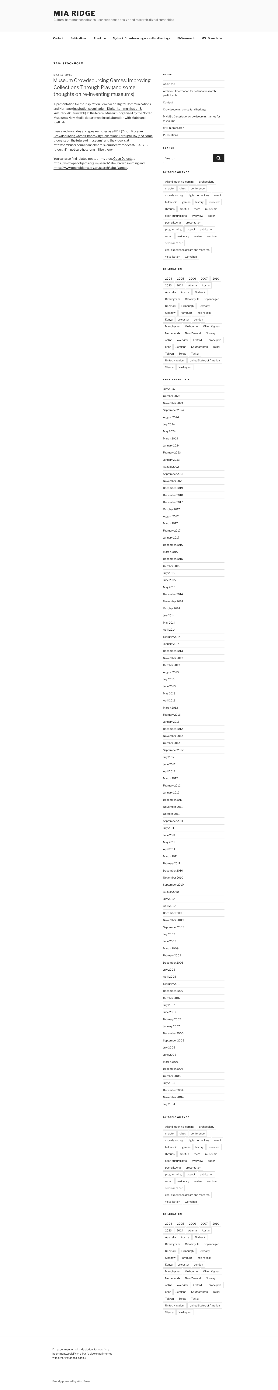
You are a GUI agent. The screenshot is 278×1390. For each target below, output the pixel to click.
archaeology (206, 181)
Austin (206, 285)
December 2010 (173, 870)
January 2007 (171, 1026)
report (168, 236)
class (182, 188)
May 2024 (169, 431)
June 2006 (169, 1054)
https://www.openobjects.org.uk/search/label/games (90, 168)
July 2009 (169, 934)
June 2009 (169, 941)
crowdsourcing (174, 195)
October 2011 (171, 813)
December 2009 (173, 913)
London (198, 319)
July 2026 (169, 388)
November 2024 (173, 403)
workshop (191, 256)
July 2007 (169, 1005)
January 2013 (171, 721)
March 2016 (170, 551)
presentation (193, 222)
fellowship (171, 202)
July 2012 (168, 757)
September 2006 (173, 1040)
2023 (168, 285)
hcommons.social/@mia (67, 1353)
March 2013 (170, 707)
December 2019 (173, 487)
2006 (192, 278)
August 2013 (171, 672)
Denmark (170, 305)
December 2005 (173, 1068)
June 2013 (169, 686)
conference (198, 188)
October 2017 (171, 509)
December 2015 (173, 558)
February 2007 (172, 1019)
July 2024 (169, 424)
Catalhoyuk (192, 299)
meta (197, 208)
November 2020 (173, 480)
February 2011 (171, 863)
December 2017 (173, 502)
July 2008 (169, 969)
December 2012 (173, 728)
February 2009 (172, 955)
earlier (81, 1357)
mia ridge (75, 13)
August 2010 (171, 891)
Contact (58, 38)
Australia (170, 292)
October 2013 (171, 665)
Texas (182, 353)
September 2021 (173, 473)
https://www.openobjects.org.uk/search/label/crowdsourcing (96, 163)
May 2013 (169, 693)
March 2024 (170, 438)
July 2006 (169, 1047)
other (61, 1357)
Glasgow (170, 312)
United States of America (204, 360)
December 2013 (173, 650)
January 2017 (171, 537)
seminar (212, 236)
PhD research (185, 38)
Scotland (180, 346)
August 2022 (171, 466)
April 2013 (169, 700)
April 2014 (169, 629)
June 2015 (169, 580)
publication (206, 229)
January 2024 (171, 445)
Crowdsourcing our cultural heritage (184, 109)
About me (99, 38)
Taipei (216, 346)
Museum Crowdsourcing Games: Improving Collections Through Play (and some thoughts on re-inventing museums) (102, 87)
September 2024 (173, 410)
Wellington (185, 367)
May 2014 (169, 622)
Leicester (183, 319)
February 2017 (171, 530)
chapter (170, 188)
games (186, 202)
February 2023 (172, 452)
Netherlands (172, 333)
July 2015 (169, 573)
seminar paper (173, 243)
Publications (78, 38)
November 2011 (173, 806)
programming (173, 229)
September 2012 (173, 750)
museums (211, 208)
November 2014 (173, 601)
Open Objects (122, 158)
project (190, 229)
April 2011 (169, 849)
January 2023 (171, 459)
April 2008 (169, 976)
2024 (180, 285)
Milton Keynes (211, 326)
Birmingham (172, 299)
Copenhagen (211, 299)
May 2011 (169, 842)
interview (214, 202)
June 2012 (169, 764)
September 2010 (173, 884)
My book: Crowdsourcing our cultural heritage (141, 38)
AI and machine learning (179, 181)
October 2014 (171, 608)
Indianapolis (204, 312)
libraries (170, 208)
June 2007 (169, 1012)
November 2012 (173, 735)
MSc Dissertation (212, 38)
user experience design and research (187, 249)
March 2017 (170, 523)
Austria (185, 292)
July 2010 (169, 898)
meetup (184, 208)
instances (71, 1357)
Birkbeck (199, 292)
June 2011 (169, 835)
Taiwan (169, 353)
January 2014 (171, 643)
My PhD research (173, 127)
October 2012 (171, 742)
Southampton (199, 346)
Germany (204, 305)
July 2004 (169, 1104)
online (168, 340)
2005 (180, 278)
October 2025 (171, 395)
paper (211, 215)
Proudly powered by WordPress (71, 1381)
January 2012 (171, 792)
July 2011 (168, 827)
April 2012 (169, 771)
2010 (216, 278)
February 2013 (172, 714)
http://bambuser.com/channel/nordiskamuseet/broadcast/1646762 (101, 145)
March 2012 (170, 778)
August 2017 (171, 516)
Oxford (197, 340)
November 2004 (173, 1097)
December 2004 (173, 1090)
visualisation (172, 256)
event (217, 195)
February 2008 (172, 983)
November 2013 (173, 658)
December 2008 (173, 962)
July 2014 (169, 615)
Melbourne (191, 326)
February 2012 (171, 785)
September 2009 (173, 927)
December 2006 (173, 1033)
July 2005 (169, 1082)
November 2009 (173, 920)
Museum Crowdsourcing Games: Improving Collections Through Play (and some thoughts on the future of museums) (103, 136)
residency (183, 236)
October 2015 (171, 566)
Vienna (169, 367)
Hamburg (186, 312)
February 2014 (172, 636)
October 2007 (171, 998)
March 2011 (170, 856)
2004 (168, 278)
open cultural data (176, 215)
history (199, 202)
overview (197, 215)
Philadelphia (214, 340)
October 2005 (172, 1075)
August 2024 (171, 417)
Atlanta (192, 285)
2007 (204, 278)
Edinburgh (187, 305)
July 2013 (169, 679)
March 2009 (171, 948)
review (198, 236)
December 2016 (173, 544)
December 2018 (173, 495)
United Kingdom (175, 360)
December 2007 (173, 990)
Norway (210, 333)
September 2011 (173, 820)
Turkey (195, 353)
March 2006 (171, 1061)
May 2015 (169, 587)
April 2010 (169, 905)
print (168, 346)
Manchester (172, 326)
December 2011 (172, 799)
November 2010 (173, 877)
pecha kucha (173, 222)
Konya (169, 319)
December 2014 (173, 594)
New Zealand (193, 333)
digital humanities (198, 195)
